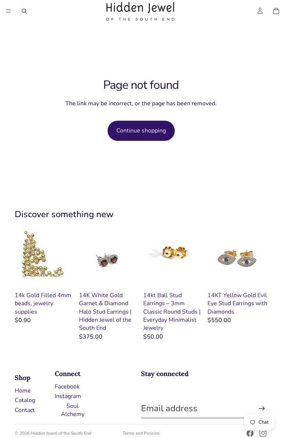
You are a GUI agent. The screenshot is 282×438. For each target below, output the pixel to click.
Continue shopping (141, 131)
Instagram (68, 396)
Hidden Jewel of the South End (61, 433)
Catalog (25, 400)
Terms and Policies (141, 433)
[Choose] (63, 277)
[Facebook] (250, 433)
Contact (25, 410)
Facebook (67, 387)
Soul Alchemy (72, 410)
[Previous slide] (87, 258)
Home (23, 391)
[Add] (127, 277)
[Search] (24, 11)
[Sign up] (262, 408)
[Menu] (8, 11)
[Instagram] (262, 433)
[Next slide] (131, 258)
